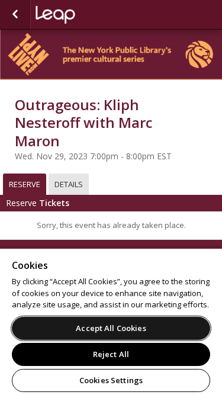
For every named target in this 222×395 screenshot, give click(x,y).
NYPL (95, 15)
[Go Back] (15, 15)
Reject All (111, 354)
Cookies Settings (111, 380)
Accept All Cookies (111, 328)
